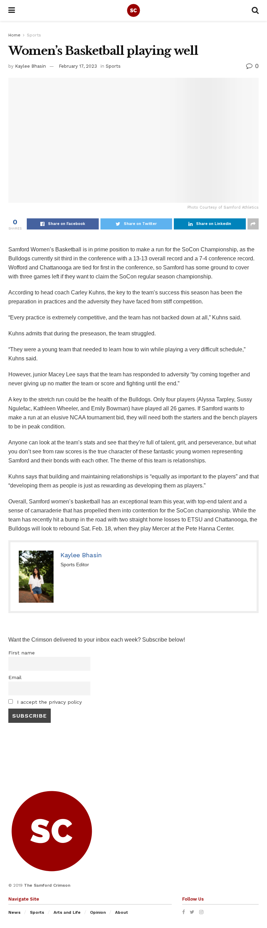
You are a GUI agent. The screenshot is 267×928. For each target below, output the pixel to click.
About (121, 912)
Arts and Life (67, 912)
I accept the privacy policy (48, 702)
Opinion (98, 912)
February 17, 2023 (78, 66)
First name (21, 652)
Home (14, 35)
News (14, 912)
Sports (34, 35)
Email (15, 677)
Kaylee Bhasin (30, 66)
